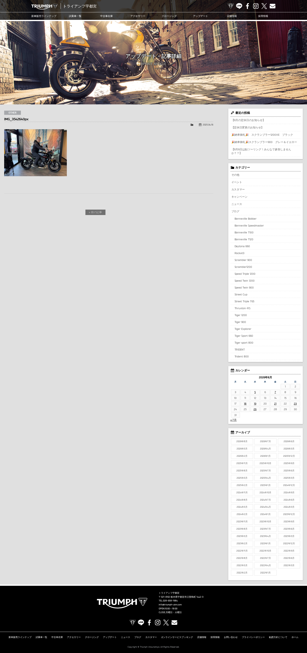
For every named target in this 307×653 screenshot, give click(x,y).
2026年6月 (289, 441)
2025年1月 (265, 485)
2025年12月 (289, 455)
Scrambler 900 (243, 260)
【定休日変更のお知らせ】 (247, 127)
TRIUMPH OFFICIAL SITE (231, 6)
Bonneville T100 (244, 232)
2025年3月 (289, 477)
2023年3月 (289, 536)
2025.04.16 (208, 124)
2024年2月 (242, 514)
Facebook (247, 6)
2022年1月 (265, 572)
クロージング (169, 16)
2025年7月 (265, 470)
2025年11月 (242, 463)
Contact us (272, 6)
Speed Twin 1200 (245, 280)
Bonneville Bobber (246, 218)
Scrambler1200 (243, 266)
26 (255, 409)
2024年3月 (289, 506)
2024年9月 (289, 492)
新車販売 (43, 16)
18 (245, 403)
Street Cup (241, 294)
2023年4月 (265, 536)
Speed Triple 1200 (245, 273)
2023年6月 (289, 528)
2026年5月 (242, 448)
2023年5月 (242, 536)
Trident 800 (242, 356)
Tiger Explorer (243, 328)
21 (275, 403)
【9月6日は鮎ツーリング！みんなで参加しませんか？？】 (261, 151)
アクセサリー (137, 16)
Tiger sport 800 (244, 342)
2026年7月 (265, 441)
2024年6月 (289, 499)
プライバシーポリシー (253, 637)
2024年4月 (265, 506)
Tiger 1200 (241, 315)
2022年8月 (241, 558)
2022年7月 (265, 558)
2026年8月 (241, 441)
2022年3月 (289, 565)
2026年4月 (265, 448)
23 (295, 403)
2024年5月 (242, 506)
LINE (239, 6)
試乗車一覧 (75, 16)
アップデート (200, 16)
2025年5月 (242, 477)
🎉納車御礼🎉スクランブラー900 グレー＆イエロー (264, 142)
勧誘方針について (278, 637)
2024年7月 (265, 499)
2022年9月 (289, 550)
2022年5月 (242, 565)
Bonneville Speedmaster (249, 225)
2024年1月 (265, 514)
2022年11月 (242, 550)
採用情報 (263, 16)
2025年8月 (241, 470)
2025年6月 (289, 470)
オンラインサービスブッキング (177, 637)
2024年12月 (289, 485)
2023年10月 (265, 521)
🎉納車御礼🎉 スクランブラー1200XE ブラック (262, 134)
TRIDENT (240, 349)
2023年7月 (265, 528)
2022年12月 (289, 543)
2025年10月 (265, 463)
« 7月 (233, 419)
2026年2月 (242, 455)
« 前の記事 (95, 212)
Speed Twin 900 (244, 287)
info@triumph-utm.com (170, 604)
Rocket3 (240, 253)
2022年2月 (242, 572)
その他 (235, 174)
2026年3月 (289, 448)
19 (255, 403)
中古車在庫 (106, 16)
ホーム (295, 637)
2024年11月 (242, 492)
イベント (236, 182)
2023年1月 (265, 543)
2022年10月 (265, 550)
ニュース (236, 204)
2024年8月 (241, 499)
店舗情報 (232, 16)
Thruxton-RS (243, 308)
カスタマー (238, 189)
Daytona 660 (242, 246)
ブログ (235, 211)
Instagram (256, 6)
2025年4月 (265, 477)
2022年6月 (289, 558)
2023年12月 (289, 514)
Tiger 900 (240, 322)
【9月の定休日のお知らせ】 (248, 120)
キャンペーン (239, 196)
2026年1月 (265, 455)
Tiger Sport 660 (244, 335)
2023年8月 (241, 528)
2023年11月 (242, 521)
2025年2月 (242, 485)
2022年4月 (265, 565)
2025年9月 (289, 463)
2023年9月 (289, 521)
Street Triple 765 (245, 301)
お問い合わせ (231, 637)
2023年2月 (242, 543)
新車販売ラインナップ (20, 637)
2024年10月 (265, 492)
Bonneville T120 (244, 239)
